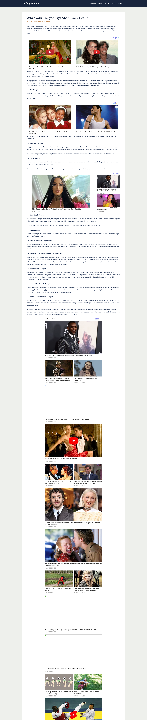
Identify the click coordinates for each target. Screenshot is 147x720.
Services (93, 3)
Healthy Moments (31, 3)
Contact (120, 3)
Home (100, 3)
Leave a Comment (33, 21)
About (107, 3)
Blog (113, 3)
